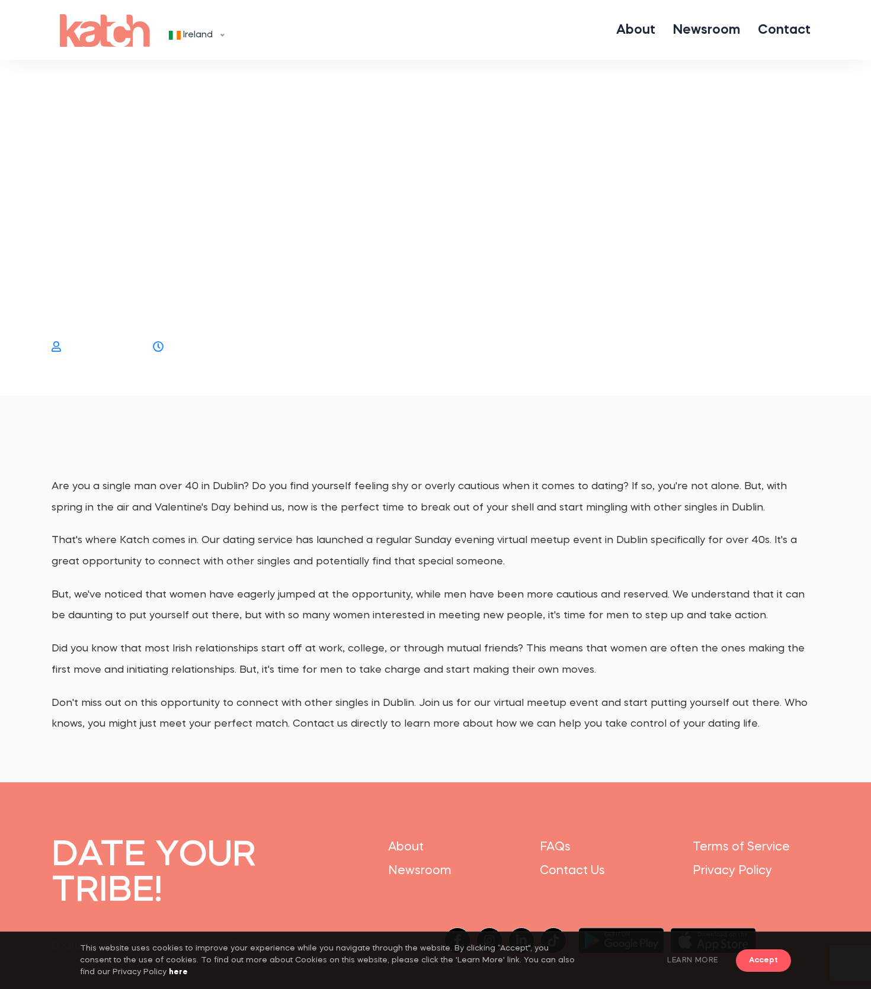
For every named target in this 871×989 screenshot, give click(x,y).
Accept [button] (763, 960)
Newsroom (706, 30)
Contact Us (572, 871)
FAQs (555, 847)
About (635, 30)
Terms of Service (741, 847)
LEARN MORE (692, 960)
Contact (784, 30)
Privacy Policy (732, 871)
